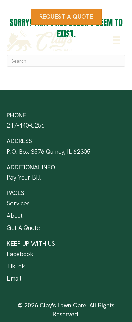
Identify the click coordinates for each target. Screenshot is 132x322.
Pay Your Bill (24, 177)
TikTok (16, 266)
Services (18, 203)
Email (14, 278)
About (15, 215)
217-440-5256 (26, 125)
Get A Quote (23, 228)
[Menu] (116, 40)
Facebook (20, 254)
